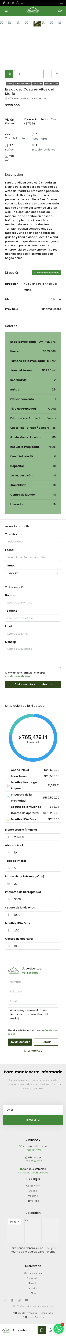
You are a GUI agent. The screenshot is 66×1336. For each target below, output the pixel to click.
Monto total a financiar (21, 830)
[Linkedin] (12, 1300)
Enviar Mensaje (20, 1042)
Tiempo (10, 565)
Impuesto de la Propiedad (23, 892)
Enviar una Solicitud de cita (33, 684)
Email (8, 626)
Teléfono (11, 611)
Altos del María (23, 83)
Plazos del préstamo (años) (24, 876)
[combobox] (33, 541)
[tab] (9, 74)
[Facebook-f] (4, 1300)
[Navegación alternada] (61, 3)
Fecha (9, 550)
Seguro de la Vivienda (20, 907)
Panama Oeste (51, 83)
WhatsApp (34, 1051)
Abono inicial (14, 845)
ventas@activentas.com (33, 1172)
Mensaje (11, 642)
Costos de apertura (19, 939)
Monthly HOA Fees (17, 923)
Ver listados (30, 973)
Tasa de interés (16, 861)
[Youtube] (26, 1300)
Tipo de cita (13, 534)
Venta (9, 83)
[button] (58, 1329)
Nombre (10, 595)
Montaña (37, 83)
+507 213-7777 (33, 1150)
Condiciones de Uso (17, 676)
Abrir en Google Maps (48, 272)
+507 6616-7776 (33, 1161)
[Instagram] (19, 1300)
